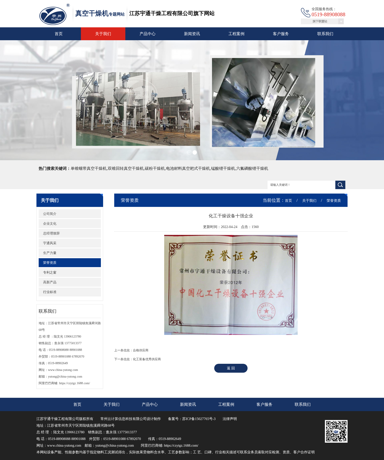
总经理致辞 (51, 233)
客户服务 (281, 34)
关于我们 (103, 34)
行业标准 (49, 292)
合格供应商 (140, 350)
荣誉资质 (49, 262)
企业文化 (49, 223)
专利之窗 (49, 272)
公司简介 (49, 214)
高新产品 (49, 282)
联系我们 (325, 34)
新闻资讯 (192, 34)
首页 (59, 34)
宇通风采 (49, 243)
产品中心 (148, 34)
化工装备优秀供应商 (147, 359)
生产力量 (49, 253)
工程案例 (236, 34)
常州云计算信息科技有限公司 (123, 419)
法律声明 (230, 419)
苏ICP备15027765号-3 (199, 419)
